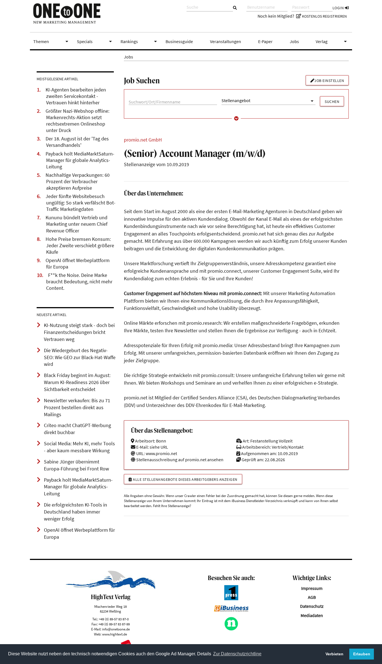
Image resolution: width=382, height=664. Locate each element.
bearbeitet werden (137, 505)
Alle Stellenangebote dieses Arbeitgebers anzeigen (184, 479)
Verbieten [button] (334, 654)
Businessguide (179, 41)
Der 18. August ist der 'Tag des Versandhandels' (77, 142)
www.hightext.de (114, 634)
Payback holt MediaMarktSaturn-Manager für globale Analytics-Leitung (80, 160)
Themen (51, 41)
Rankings (140, 41)
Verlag (332, 41)
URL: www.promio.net (156, 453)
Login (339, 7)
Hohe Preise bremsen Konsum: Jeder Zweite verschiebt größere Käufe (80, 245)
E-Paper (265, 41)
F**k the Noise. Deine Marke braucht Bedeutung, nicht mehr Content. (79, 281)
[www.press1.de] (231, 598)
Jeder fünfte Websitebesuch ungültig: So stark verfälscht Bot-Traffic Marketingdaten (80, 202)
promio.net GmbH (143, 140)
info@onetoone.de (116, 629)
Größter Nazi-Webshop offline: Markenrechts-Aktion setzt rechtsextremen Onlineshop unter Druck (77, 120)
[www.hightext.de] (110, 587)
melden (308, 495)
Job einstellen (329, 80)
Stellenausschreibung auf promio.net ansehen (179, 459)
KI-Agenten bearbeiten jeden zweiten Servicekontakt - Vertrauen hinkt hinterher (76, 96)
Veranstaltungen (225, 41)
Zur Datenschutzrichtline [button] (237, 653)
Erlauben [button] (361, 654)
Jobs (294, 41)
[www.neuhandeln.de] (231, 629)
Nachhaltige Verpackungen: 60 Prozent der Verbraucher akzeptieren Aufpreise (78, 181)
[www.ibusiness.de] (231, 610)
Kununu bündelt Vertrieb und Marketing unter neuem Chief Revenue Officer (76, 224)
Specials (95, 41)
